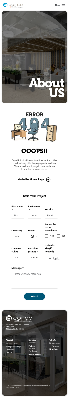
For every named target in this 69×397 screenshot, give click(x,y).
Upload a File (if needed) (49, 248)
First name (17, 208)
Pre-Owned (33, 351)
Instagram (56, 343)
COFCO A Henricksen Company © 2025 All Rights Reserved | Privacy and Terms (28, 386)
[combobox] (34, 258)
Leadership (10, 350)
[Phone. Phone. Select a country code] (34, 236)
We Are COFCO (11, 343)
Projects (32, 346)
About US (9, 340)
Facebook (55, 346)
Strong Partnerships (13, 347)
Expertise (32, 340)
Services (32, 348)
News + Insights (35, 354)
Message (18, 268)
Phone (31, 230)
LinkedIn (55, 349)
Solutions (32, 343)
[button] (60, 5)
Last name (34, 208)
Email (49, 209)
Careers (9, 353)
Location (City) (16, 250)
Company (17, 230)
